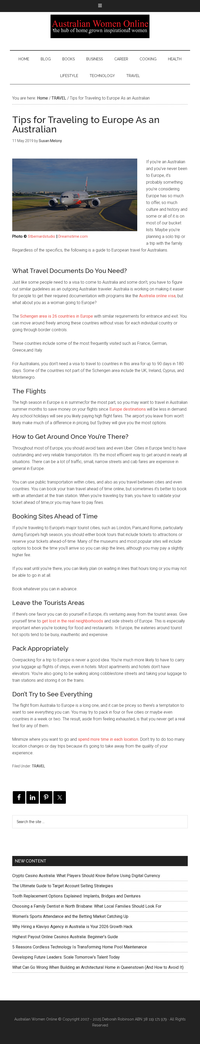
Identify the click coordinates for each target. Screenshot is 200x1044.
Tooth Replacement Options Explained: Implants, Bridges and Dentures (76, 896)
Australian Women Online (100, 26)
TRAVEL (38, 766)
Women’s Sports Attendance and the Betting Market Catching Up (70, 916)
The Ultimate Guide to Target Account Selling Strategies (62, 885)
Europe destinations (127, 409)
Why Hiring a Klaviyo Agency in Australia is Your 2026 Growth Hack (72, 926)
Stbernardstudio (41, 236)
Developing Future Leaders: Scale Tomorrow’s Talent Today (66, 957)
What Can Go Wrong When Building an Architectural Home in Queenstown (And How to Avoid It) (98, 967)
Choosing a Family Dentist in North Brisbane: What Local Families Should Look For (86, 906)
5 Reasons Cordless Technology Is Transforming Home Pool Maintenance (79, 946)
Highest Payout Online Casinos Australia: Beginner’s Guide (65, 936)
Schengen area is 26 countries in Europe (56, 316)
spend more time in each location (108, 739)
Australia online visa (157, 295)
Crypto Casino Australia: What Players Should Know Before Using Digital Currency (86, 875)
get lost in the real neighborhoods (72, 621)
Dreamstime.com (73, 236)
